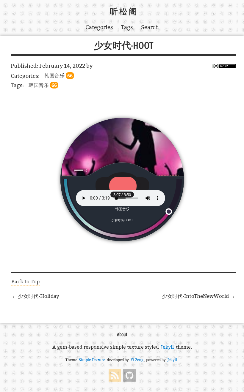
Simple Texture (92, 359)
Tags (127, 27)
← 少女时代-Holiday (35, 296)
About (122, 334)
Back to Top (25, 281)
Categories (99, 27)
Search (150, 27)
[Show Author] (93, 66)
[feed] (115, 375)
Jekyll (167, 347)
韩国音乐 (58, 75)
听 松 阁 (123, 12)
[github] (129, 375)
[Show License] (223, 66)
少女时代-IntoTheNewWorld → (198, 296)
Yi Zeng (137, 359)
